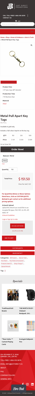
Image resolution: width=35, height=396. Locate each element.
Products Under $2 (6, 263)
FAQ (2, 371)
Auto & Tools (29, 37)
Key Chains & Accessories (17, 261)
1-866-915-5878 (20, 15)
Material (6, 156)
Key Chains (4, 261)
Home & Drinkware (17, 37)
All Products (13, 258)
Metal (4, 104)
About (3, 368)
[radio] (4, 160)
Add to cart (9, 238)
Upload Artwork (18, 226)
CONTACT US (7, 18)
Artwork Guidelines (8, 215)
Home (2, 37)
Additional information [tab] (8, 82)
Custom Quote (17, 248)
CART (18, 21)
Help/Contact (18, 253)
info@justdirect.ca (14, 364)
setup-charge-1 (18, 263)
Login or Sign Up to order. (10, 219)
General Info (5, 379)
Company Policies (7, 375)
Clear (3, 163)
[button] (31, 45)
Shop (7, 37)
